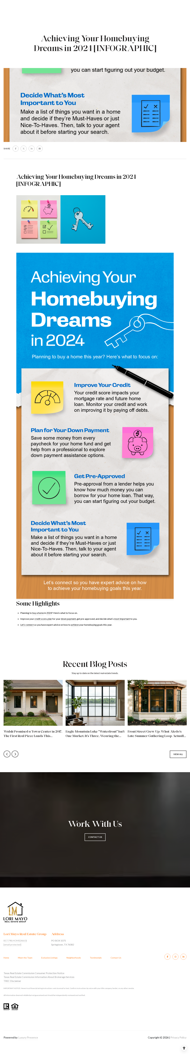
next (15, 754)
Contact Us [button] (95, 837)
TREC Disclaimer (12, 980)
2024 (49, 612)
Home (6, 957)
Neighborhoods (73, 957)
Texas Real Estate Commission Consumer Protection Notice (34, 973)
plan (50, 618)
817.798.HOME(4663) (15, 940)
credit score (40, 618)
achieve (75, 624)
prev (7, 754)
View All (178, 754)
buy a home (38, 612)
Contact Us (116, 958)
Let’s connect (27, 624)
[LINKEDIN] (183, 957)
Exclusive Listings (49, 957)
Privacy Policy (178, 1037)
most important (122, 618)
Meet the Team (25, 957)
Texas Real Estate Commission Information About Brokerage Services (39, 976)
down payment (68, 618)
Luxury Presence (28, 1037)
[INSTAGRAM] (175, 957)
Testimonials (96, 957)
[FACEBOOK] (167, 957)
